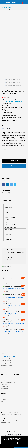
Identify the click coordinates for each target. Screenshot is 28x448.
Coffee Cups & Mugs (6, 7)
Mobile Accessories (5, 422)
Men (8, 413)
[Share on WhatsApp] (15, 184)
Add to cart (14, 161)
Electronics (11, 420)
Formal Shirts (17, 414)
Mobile (17, 420)
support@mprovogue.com (7, 365)
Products (7, 5)
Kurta (23, 414)
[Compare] (16, 170)
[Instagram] (6, 370)
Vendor (4, 195)
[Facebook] (1, 370)
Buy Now (14, 166)
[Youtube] (9, 370)
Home (2, 5)
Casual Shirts (9, 414)
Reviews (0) (6, 193)
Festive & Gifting (22, 5)
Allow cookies (21, 442)
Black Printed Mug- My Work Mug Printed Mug (13, 305)
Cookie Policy (16, 439)
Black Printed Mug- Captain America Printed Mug (14, 297)
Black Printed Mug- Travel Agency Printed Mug (13, 331)
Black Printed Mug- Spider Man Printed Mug (12, 280)
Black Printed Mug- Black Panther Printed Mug (13, 288)
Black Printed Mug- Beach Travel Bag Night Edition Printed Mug (14, 323)
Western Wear (18, 413)
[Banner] (6, 266)
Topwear (3, 416)
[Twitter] (4, 370)
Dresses (3, 414)
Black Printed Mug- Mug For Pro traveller (12, 314)
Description (6, 190)
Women (12, 413)
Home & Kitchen (13, 5)
